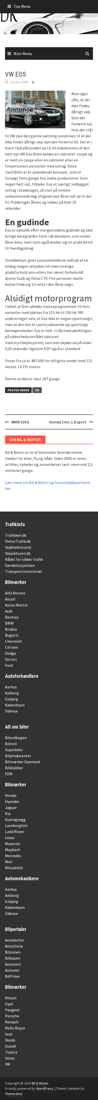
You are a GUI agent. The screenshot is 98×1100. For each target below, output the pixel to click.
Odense (11, 710)
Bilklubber (14, 767)
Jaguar (11, 807)
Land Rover (14, 831)
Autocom (13, 964)
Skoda (10, 1039)
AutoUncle (14, 946)
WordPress (44, 1088)
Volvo (10, 1058)
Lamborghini (16, 825)
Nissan (11, 997)
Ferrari (11, 659)
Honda (10, 795)
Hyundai (12, 801)
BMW (9, 623)
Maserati (12, 843)
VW (37, 390)
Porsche (12, 1015)
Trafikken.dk (15, 535)
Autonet (12, 970)
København (15, 704)
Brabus (11, 629)
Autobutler (14, 940)
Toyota (11, 1052)
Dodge (10, 653)
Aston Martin (16, 605)
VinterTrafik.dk (18, 541)
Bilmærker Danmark (22, 761)
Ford (9, 665)
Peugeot (12, 1009)
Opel (9, 1003)
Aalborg (12, 692)
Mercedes (13, 855)
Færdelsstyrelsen (20, 565)
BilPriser (12, 976)
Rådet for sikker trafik (24, 559)
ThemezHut (13, 1093)
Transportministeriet (23, 571)
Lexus (10, 837)
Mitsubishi (14, 867)
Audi (8, 611)
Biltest (11, 743)
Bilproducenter (18, 755)
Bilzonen (13, 952)
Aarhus (11, 686)
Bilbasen (12, 958)
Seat (9, 1033)
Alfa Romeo (15, 592)
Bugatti (11, 635)
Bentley (12, 617)
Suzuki (10, 1046)
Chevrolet (13, 641)
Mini (8, 861)
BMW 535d (20, 421)
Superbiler (14, 749)
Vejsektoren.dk (17, 553)
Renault (12, 1021)
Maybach (12, 849)
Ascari (10, 598)
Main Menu (23, 53)
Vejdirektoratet (18, 547)
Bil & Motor (40, 1083)
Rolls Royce (15, 1027)
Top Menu (22, 6)
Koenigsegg (15, 819)
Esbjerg (11, 698)
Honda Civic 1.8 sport (67, 421)
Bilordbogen (16, 737)
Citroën (11, 647)
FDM (9, 773)
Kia (8, 813)
